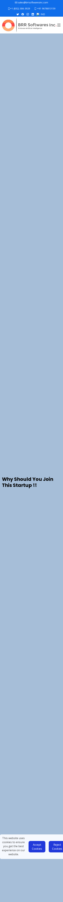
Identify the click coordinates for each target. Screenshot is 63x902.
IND (43, 14)
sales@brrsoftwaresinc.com (32, 2)
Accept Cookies (37, 847)
